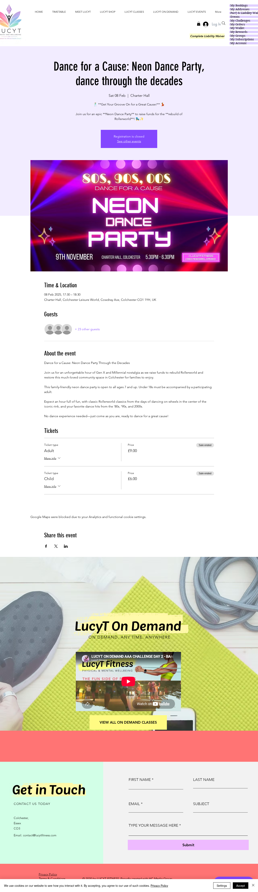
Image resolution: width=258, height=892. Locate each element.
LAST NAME (203, 780)
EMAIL (134, 804)
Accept (240, 886)
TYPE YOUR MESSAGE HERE (153, 825)
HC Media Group (160, 879)
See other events (129, 141)
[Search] (223, 23)
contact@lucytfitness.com (39, 835)
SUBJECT (201, 804)
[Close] (253, 885)
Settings (222, 886)
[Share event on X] (56, 546)
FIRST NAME (140, 780)
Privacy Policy (159, 886)
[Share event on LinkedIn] (66, 546)
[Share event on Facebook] (46, 546)
